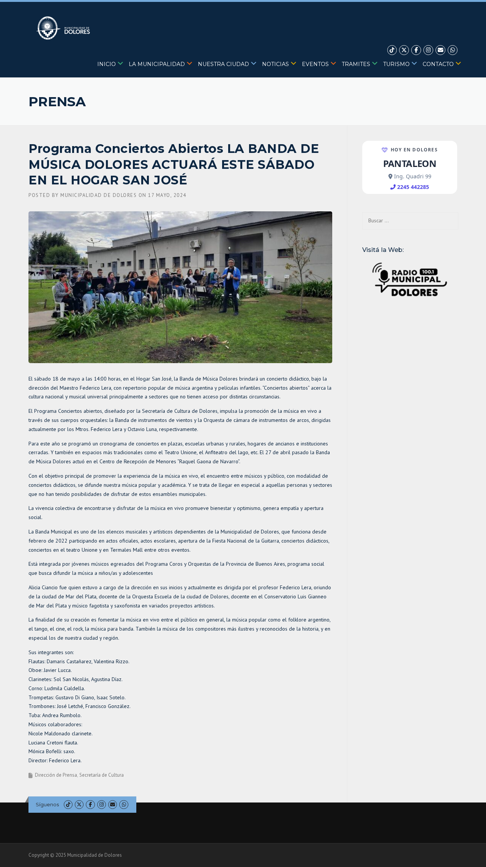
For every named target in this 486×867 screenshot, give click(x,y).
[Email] (440, 50)
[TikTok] (392, 50)
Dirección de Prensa (56, 775)
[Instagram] (428, 50)
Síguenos (47, 804)
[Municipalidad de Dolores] (64, 27)
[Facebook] (416, 50)
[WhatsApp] (453, 50)
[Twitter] (404, 50)
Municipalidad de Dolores (98, 195)
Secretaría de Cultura (101, 775)
